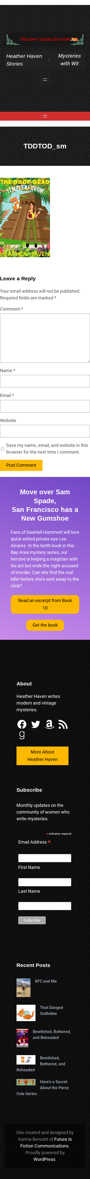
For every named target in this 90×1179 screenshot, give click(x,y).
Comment (11, 309)
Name (7, 370)
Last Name (29, 891)
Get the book (45, 625)
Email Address (34, 843)
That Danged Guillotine (51, 1010)
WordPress (44, 1159)
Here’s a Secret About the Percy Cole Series (42, 1087)
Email (7, 395)
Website (8, 420)
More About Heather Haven (43, 755)
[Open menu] (45, 79)
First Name (29, 867)
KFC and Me (46, 981)
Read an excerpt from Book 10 (45, 604)
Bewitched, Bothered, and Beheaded (52, 1034)
